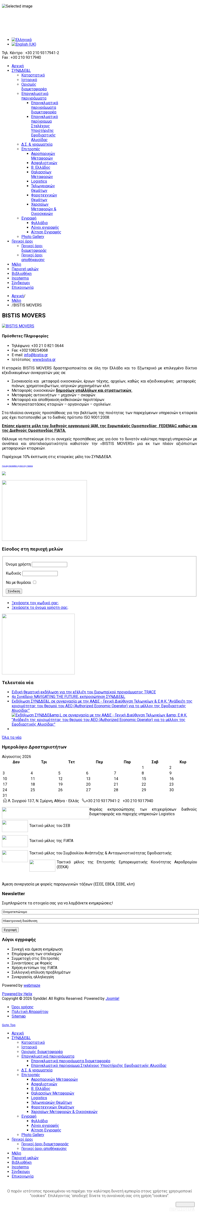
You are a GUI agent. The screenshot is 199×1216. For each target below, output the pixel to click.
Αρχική (18, 296)
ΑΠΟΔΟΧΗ (185, 1204)
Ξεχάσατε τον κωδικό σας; (35, 603)
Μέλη (16, 300)
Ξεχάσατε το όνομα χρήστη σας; (40, 607)
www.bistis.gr (44, 359)
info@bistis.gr (36, 355)
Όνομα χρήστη (18, 564)
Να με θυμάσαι (18, 582)
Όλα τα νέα (11, 737)
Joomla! (112, 998)
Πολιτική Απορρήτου (30, 1011)
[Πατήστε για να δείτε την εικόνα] (18, 326)
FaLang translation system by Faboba (17, 466)
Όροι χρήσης (23, 1007)
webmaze (32, 985)
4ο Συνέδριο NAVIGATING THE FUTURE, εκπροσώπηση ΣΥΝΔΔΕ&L (68, 696)
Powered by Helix (17, 994)
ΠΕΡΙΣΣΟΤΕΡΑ (182, 1209)
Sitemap (19, 1016)
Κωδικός (13, 573)
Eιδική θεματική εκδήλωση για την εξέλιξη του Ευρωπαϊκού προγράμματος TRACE (84, 692)
